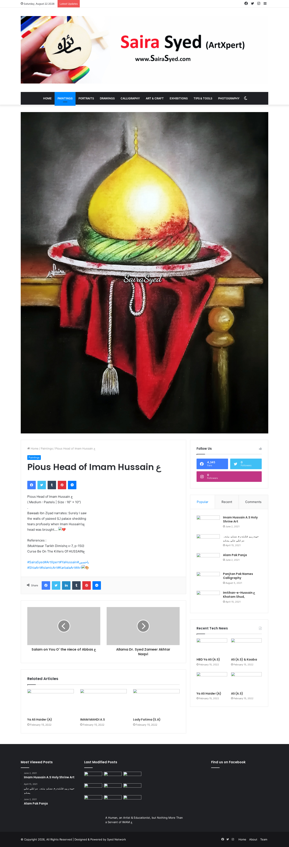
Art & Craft (155, 98)
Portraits (86, 98)
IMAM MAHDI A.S (92, 719)
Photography (228, 98)
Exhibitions (179, 98)
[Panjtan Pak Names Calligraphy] (208, 580)
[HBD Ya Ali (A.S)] (212, 647)
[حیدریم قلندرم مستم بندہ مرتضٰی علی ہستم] (208, 542)
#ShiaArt (33, 568)
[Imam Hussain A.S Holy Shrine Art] (208, 523)
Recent (227, 502)
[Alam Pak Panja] (208, 561)
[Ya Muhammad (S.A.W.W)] (93, 788)
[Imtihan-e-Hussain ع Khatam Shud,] (208, 599)
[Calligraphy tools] (132, 777)
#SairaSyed (35, 562)
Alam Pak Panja (235, 555)
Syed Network (116, 839)
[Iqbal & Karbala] (93, 800)
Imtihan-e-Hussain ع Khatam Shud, (239, 595)
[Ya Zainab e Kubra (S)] (113, 800)
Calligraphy (130, 98)
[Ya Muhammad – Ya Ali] (113, 788)
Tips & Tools (203, 98)
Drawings (107, 98)
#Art (78, 568)
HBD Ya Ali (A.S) (208, 659)
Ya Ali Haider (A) (39, 719)
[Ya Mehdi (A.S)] (132, 800)
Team (263, 839)
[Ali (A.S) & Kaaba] (246, 647)
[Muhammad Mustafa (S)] (132, 788)
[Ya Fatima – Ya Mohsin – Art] (93, 777)
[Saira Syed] (144, 50)
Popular (202, 502)
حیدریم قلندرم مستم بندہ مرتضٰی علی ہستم (241, 538)
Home (47, 98)
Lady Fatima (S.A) (147, 719)
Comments (253, 502)
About (253, 839)
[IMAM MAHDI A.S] (103, 702)
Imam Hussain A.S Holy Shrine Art (240, 519)
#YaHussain (68, 562)
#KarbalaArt (66, 568)
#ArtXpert (51, 562)
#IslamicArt (48, 568)
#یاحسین (83, 562)
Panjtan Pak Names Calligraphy (238, 576)
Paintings (65, 98)
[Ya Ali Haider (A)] (50, 702)
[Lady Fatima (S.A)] (156, 702)
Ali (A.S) (237, 693)
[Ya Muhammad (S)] (113, 777)
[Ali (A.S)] (246, 680)
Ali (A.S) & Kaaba (244, 659)
